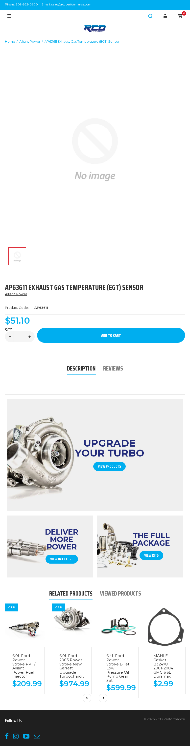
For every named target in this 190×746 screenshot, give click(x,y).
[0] (180, 16)
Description (81, 368)
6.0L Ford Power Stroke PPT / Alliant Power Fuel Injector (23, 666)
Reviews (113, 368)
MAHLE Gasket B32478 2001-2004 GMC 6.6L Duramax (163, 666)
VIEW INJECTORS (61, 559)
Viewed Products (120, 593)
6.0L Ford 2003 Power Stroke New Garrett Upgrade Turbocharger (72, 666)
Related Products (71, 593)
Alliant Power (16, 294)
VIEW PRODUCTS (109, 466)
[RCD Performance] (95, 29)
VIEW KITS (151, 555)
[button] (150, 16)
